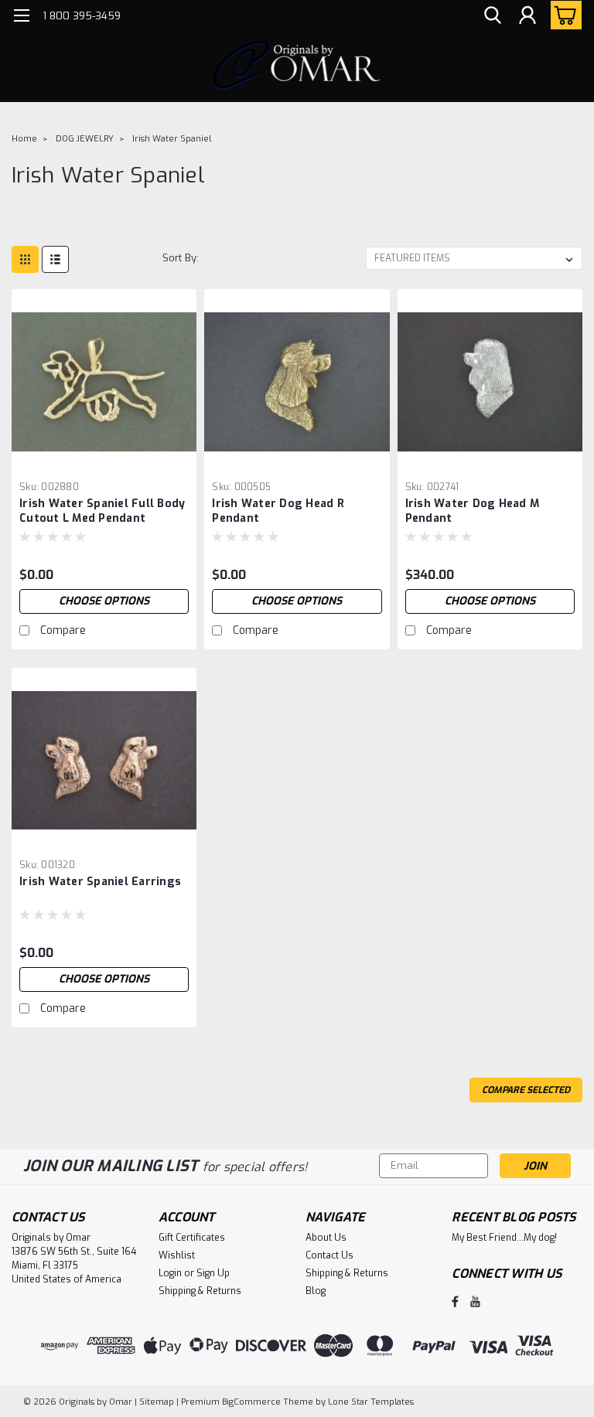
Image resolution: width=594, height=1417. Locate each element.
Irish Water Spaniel (171, 139)
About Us (326, 1237)
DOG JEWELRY (85, 139)
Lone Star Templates (371, 1402)
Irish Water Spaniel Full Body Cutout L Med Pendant (102, 511)
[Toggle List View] (55, 259)
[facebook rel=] (455, 1301)
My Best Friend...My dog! (504, 1237)
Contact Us (329, 1255)
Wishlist (177, 1255)
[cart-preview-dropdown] (562, 15)
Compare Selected (526, 1090)
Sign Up (213, 1273)
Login (170, 1273)
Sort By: (180, 257)
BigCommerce (251, 1402)
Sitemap (156, 1402)
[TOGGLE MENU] (21, 17)
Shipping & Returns (200, 1291)
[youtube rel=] (475, 1301)
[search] (492, 16)
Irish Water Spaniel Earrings (100, 881)
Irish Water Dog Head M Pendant (472, 511)
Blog (316, 1291)
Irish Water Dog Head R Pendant (278, 511)
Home (24, 139)
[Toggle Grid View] (25, 259)
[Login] (527, 16)
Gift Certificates (192, 1237)
